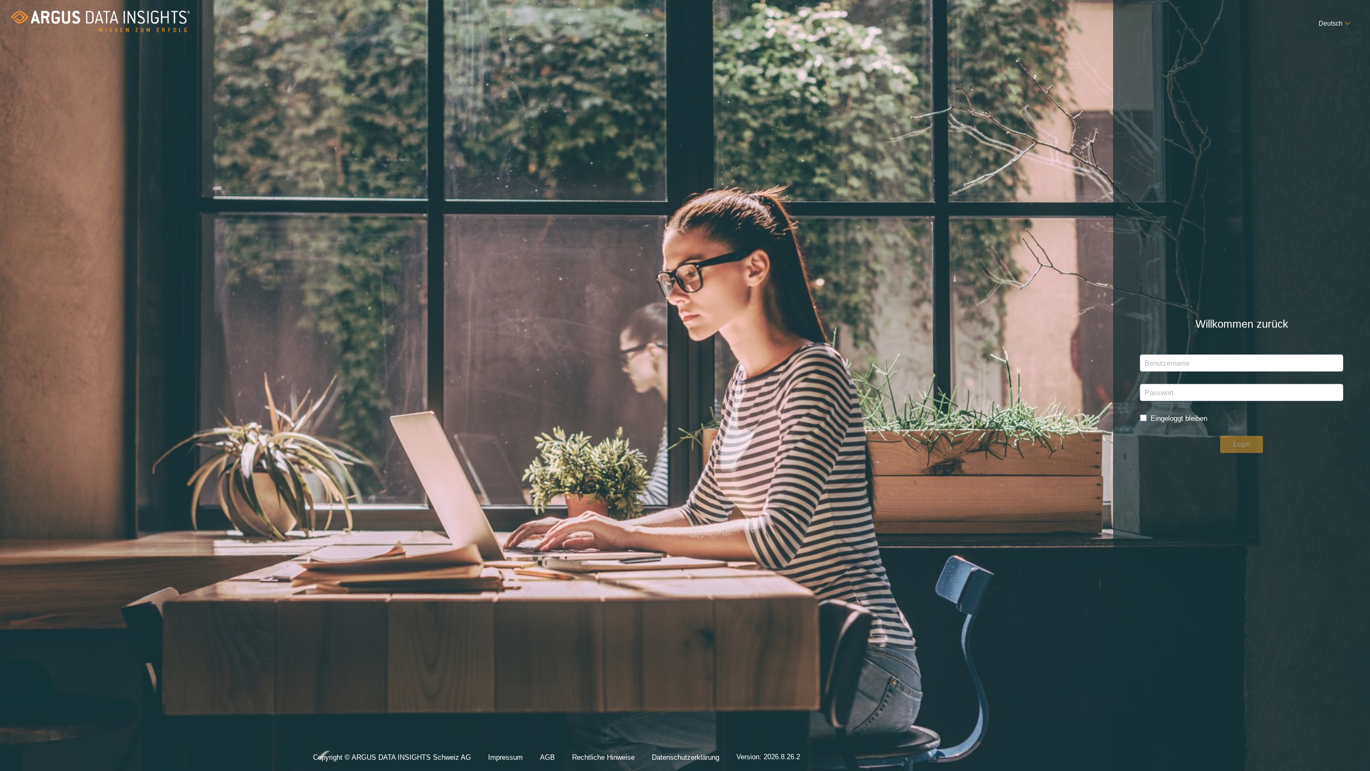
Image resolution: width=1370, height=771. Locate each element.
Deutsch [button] (1331, 23)
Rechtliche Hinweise (603, 757)
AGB (547, 757)
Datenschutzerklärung (685, 757)
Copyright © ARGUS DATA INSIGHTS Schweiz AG (392, 757)
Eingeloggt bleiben (1179, 418)
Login (1242, 444)
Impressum (505, 757)
